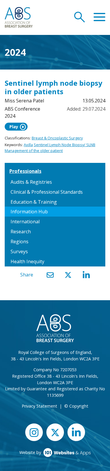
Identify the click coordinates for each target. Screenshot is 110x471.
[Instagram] (34, 432)
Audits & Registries (31, 182)
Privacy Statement (39, 406)
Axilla (28, 144)
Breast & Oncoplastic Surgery (57, 138)
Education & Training (34, 202)
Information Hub (29, 211)
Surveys (19, 251)
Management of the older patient (34, 150)
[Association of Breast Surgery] (19, 16)
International (25, 221)
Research (21, 231)
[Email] (50, 275)
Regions (19, 241)
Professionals (25, 171)
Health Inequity (27, 261)
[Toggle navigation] (99, 17)
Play (17, 127)
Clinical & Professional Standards (47, 192)
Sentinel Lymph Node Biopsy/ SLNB (64, 144)
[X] (68, 275)
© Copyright (76, 406)
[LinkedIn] (86, 275)
